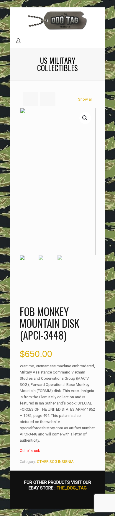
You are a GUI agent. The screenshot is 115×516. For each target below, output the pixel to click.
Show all (85, 99)
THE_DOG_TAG (72, 488)
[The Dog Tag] (58, 20)
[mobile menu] (97, 19)
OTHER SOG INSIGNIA (55, 461)
